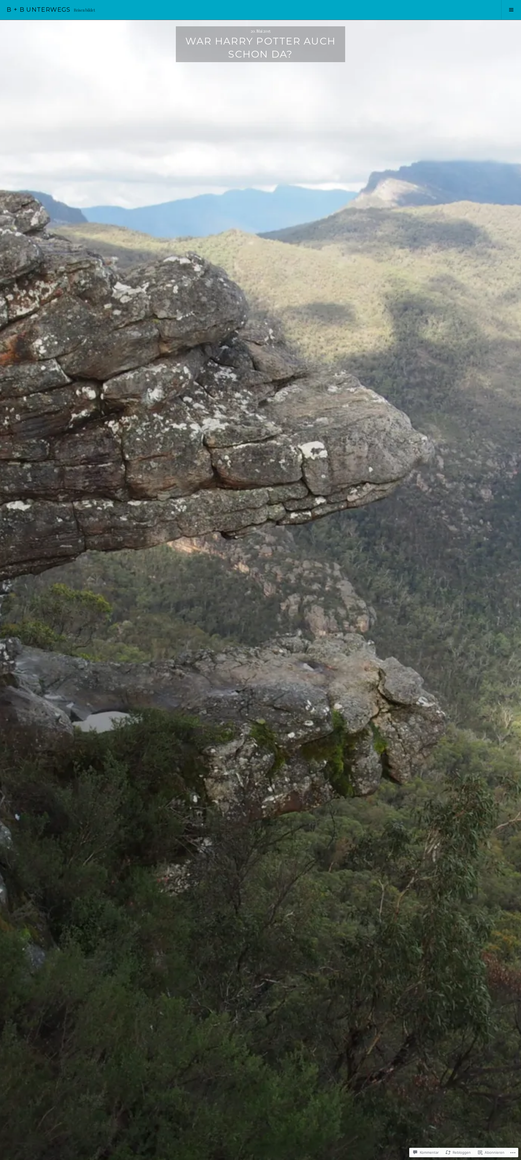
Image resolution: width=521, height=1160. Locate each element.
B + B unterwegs (39, 9)
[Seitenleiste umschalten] (511, 10)
